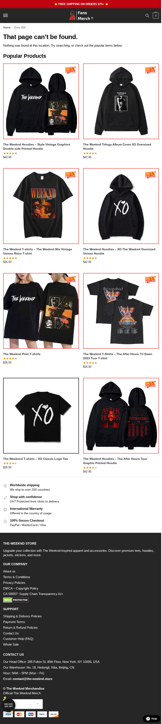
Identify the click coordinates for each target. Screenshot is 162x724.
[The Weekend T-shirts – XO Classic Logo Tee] (41, 415)
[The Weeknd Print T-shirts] (41, 310)
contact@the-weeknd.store (32, 679)
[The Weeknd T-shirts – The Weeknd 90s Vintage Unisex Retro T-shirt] (41, 206)
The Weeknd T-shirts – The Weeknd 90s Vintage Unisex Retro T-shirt (37, 251)
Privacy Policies (14, 582)
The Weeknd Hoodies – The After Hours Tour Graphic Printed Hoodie (115, 461)
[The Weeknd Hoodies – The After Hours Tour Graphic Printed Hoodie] (121, 415)
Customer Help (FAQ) (18, 639)
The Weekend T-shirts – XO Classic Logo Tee (35, 458)
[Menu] (9, 15)
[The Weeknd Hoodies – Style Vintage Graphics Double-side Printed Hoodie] (41, 101)
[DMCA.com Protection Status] (81, 600)
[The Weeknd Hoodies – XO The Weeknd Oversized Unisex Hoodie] (121, 206)
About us (9, 571)
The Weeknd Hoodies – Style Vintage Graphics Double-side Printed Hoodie (36, 146)
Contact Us (11, 633)
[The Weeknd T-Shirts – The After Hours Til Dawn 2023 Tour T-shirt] (121, 310)
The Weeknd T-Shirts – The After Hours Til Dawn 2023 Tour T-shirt (117, 356)
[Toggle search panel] (147, 15)
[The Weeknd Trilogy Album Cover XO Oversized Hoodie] (121, 101)
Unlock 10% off (8, 705)
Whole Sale (11, 644)
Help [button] (154, 718)
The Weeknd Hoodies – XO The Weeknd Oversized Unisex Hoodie (119, 251)
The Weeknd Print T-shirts (21, 354)
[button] (155, 16)
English (20, 704)
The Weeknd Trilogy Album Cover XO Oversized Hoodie (117, 146)
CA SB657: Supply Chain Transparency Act (33, 594)
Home (6, 27)
